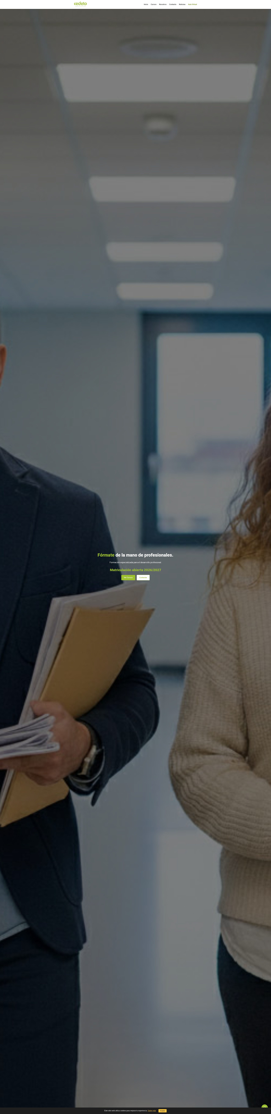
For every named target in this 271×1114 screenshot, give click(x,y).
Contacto (172, 4)
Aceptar (162, 1111)
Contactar (143, 578)
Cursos (153, 4)
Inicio (146, 4)
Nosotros (163, 4)
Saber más (152, 1111)
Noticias (182, 4)
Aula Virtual (192, 4)
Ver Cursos (128, 578)
